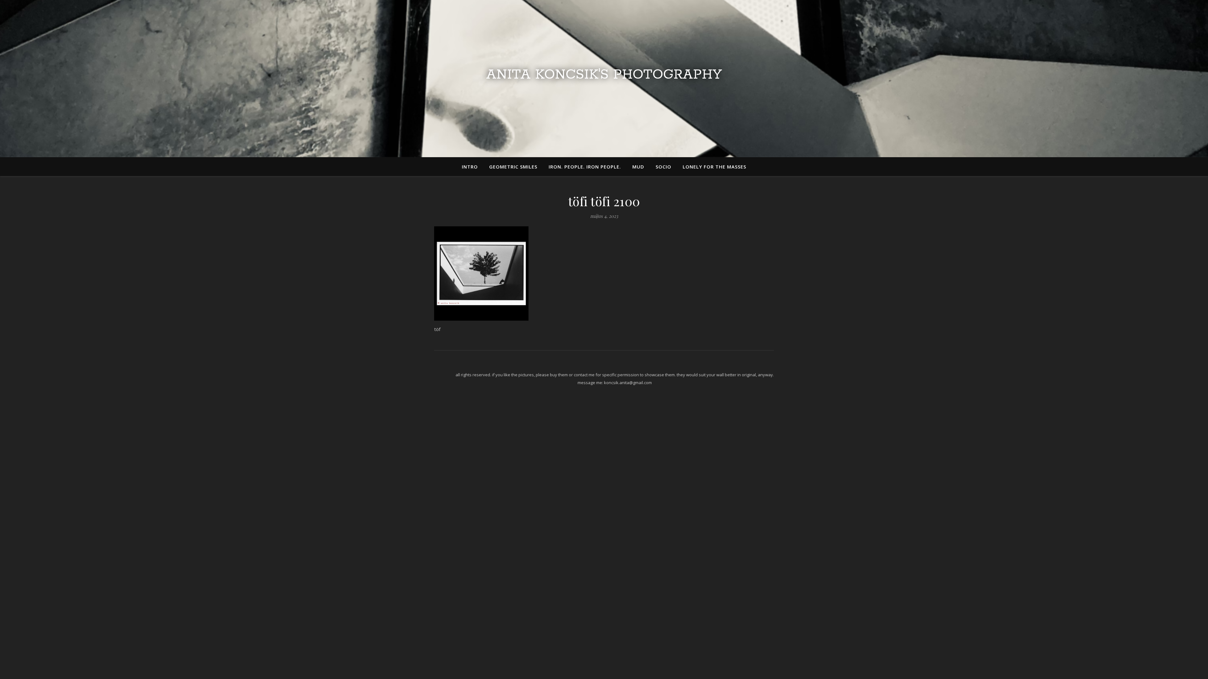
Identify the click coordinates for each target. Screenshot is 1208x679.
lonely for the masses (714, 166)
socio (663, 166)
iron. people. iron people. (585, 166)
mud (638, 166)
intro (470, 166)
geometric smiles (513, 166)
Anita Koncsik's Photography (604, 74)
